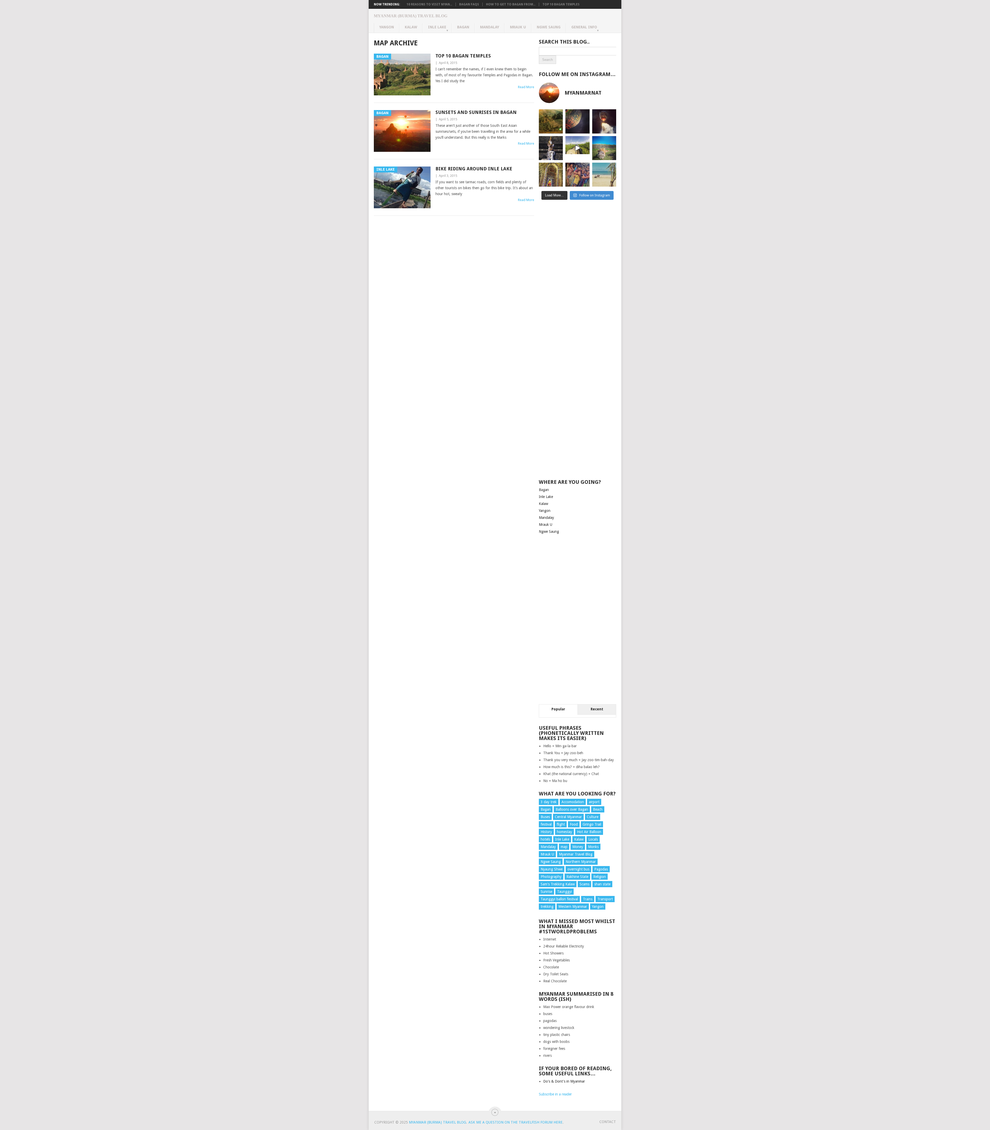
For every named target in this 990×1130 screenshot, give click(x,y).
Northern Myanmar (581, 862)
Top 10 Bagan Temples (561, 4)
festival (546, 824)
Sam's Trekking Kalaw (558, 884)
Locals (593, 839)
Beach (598, 809)
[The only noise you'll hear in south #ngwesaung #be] (604, 175)
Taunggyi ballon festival (559, 899)
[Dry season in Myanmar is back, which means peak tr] (604, 148)
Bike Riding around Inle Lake (473, 168)
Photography (551, 877)
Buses (545, 817)
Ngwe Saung (548, 27)
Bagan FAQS (469, 4)
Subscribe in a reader (555, 1094)
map (564, 847)
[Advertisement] (577, 287)
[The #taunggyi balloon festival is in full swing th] (604, 121)
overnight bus (578, 869)
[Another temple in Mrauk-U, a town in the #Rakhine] (551, 148)
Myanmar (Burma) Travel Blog (410, 16)
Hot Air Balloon (589, 832)
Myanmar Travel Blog (575, 854)
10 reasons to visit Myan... (429, 4)
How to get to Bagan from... (510, 4)
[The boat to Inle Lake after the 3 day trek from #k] (577, 148)
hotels (545, 839)
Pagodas (601, 869)
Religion (599, 877)
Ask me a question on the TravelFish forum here (515, 1122)
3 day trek (549, 802)
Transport (605, 899)
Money (577, 847)
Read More (526, 87)
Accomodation (573, 802)
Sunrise (546, 892)
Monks (593, 847)
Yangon (386, 27)
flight (561, 824)
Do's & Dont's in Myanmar (564, 1081)
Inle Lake (437, 27)
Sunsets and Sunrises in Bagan (476, 112)
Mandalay (489, 27)
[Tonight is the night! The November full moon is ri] (577, 121)
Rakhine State (577, 877)
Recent (597, 709)
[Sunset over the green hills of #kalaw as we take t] (551, 121)
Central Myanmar (568, 817)
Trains (587, 899)
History (546, 832)
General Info (584, 27)
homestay (564, 832)
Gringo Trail (592, 824)
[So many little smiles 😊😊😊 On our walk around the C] (577, 175)
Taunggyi (564, 892)
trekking (547, 906)
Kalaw (411, 27)
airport (594, 802)
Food (574, 824)
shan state (602, 884)
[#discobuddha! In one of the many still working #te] (551, 175)
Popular (558, 709)
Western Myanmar (572, 906)
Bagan (463, 27)
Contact (607, 1122)
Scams (584, 884)
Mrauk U (518, 27)
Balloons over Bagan (572, 809)
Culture (592, 817)
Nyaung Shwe (552, 869)
